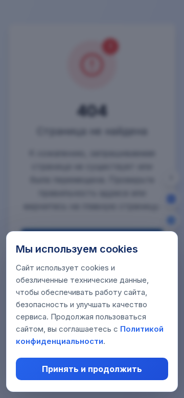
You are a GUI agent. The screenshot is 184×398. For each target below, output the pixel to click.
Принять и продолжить (92, 369)
